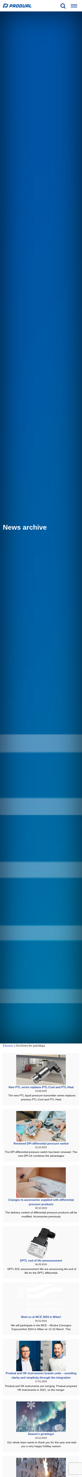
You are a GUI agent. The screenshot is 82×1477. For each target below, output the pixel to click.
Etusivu (8, 1045)
